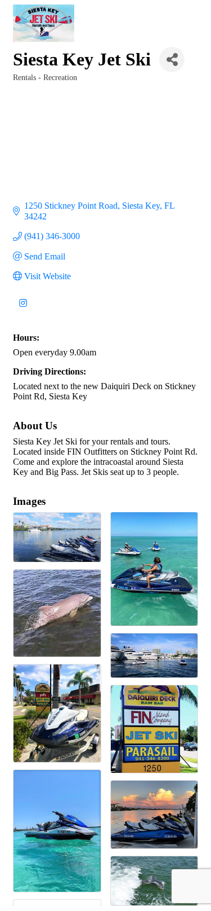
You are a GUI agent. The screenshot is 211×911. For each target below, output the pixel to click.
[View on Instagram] (23, 309)
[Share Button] (172, 59)
